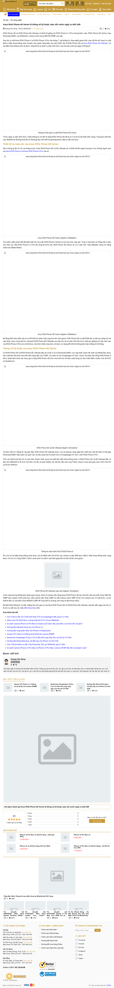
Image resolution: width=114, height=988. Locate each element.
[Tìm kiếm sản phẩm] (63, 3)
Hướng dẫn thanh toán (49, 940)
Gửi (97, 930)
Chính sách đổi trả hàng (49, 933)
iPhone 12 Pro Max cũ (82, 835)
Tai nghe (94, 9)
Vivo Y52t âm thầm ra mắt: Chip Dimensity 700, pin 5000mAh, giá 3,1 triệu (36, 644)
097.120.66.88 (20, 967)
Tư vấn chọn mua (43, 14)
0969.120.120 (16, 934)
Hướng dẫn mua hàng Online (51, 944)
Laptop (40, 9)
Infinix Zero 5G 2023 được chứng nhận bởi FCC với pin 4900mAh (33, 620)
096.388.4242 (27, 944)
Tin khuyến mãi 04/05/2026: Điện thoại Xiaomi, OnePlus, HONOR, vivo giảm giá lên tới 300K (14, 914)
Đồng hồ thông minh (77, 9)
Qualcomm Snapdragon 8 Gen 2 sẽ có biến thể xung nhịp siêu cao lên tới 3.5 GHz (39, 637)
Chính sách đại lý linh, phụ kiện (52, 948)
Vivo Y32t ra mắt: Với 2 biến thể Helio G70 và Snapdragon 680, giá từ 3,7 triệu (38, 617)
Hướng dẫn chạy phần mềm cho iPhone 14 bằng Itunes (29, 631)
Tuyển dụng (101, 14)
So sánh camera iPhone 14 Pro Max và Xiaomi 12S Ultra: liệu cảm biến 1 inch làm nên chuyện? (44, 624)
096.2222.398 (27, 939)
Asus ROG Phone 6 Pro (33, 151)
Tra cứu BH (106, 4)
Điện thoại (11, 9)
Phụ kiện (59, 9)
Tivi (49, 9)
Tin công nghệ (13, 14)
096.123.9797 (16, 963)
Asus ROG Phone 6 (13, 151)
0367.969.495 (27, 934)
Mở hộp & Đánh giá (28, 14)
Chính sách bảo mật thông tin (51, 937)
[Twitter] (13, 665)
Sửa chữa (107, 9)
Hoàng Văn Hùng (11, 28)
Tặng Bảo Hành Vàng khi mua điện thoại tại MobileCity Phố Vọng (28, 896)
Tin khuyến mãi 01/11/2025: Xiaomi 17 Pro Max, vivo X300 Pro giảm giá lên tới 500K (57, 914)
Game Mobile (57, 14)
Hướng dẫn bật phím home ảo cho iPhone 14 (25, 627)
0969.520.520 (16, 953)
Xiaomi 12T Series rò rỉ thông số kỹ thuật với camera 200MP (30, 634)
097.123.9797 (27, 963)
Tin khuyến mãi (88, 14)
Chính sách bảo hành (49, 929)
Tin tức (88, 4)
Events (96, 4)
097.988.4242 (16, 944)
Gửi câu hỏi (97, 821)
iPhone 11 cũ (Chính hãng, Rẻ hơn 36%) (35, 846)
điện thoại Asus (30, 608)
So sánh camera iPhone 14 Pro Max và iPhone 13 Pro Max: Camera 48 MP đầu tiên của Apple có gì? (47, 648)
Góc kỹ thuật (76, 14)
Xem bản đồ (26, 932)
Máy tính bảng (26, 9)
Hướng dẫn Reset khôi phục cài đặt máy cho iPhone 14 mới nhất (32, 641)
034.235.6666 (16, 939)
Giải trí (67, 14)
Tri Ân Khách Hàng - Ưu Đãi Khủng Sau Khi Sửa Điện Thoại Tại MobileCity (78, 913)
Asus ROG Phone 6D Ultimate (95, 43)
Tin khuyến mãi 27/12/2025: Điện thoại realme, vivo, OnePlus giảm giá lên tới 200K (35, 914)
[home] (5, 14)
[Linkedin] (16, 665)
